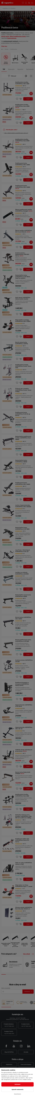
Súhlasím (17, 1084)
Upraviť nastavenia (17, 1089)
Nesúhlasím (17, 1094)
